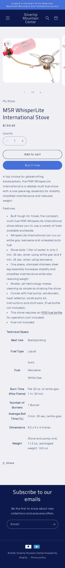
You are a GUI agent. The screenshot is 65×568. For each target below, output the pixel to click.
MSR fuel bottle (51, 312)
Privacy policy (38, 558)
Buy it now (32, 165)
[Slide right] (40, 92)
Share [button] (10, 463)
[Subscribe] (54, 524)
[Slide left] (24, 92)
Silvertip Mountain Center (30, 553)
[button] (8, 18)
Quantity (8, 133)
